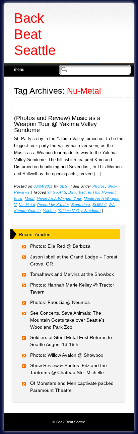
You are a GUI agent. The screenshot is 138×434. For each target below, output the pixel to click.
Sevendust (80, 205)
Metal (29, 199)
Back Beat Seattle (35, 34)
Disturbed (77, 192)
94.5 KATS (56, 192)
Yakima (49, 211)
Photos (98, 186)
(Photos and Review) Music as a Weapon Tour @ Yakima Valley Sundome (57, 124)
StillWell (99, 205)
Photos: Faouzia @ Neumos (60, 302)
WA (112, 205)
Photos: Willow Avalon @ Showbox (66, 355)
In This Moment (102, 192)
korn (18, 199)
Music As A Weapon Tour (59, 199)
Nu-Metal (27, 205)
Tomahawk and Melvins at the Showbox (72, 274)
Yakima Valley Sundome (79, 211)
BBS (63, 186)
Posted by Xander (53, 205)
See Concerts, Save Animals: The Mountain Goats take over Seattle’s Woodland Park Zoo (67, 320)
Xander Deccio (27, 211)
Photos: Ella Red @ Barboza (60, 246)
